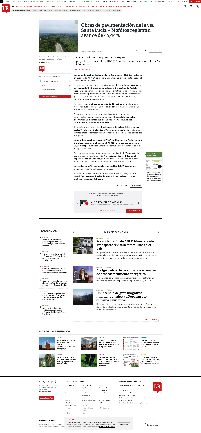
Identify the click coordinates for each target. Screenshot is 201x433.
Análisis (101, 385)
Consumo (68, 393)
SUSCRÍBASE (195, 2)
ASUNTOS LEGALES (94, 6)
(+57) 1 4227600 (45, 391)
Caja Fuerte (86, 388)
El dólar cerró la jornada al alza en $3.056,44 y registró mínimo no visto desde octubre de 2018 (53, 297)
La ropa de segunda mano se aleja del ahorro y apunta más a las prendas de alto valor (151, 360)
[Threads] (57, 382)
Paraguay (60, 338)
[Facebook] (136, 51)
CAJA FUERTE (108, 6)
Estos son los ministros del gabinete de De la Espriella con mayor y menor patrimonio (53, 257)
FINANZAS (18, 6)
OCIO (45, 6)
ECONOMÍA (28, 6)
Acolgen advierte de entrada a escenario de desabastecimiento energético (126, 272)
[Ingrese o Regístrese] (197, 6)
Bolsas (44, 291)
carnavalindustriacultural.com (49, 427)
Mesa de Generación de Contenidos (131, 385)
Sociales (67, 413)
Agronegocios (69, 385)
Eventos (101, 398)
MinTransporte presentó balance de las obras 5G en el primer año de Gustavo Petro (154, 177)
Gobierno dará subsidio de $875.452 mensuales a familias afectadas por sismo (54, 271)
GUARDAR (156, 50)
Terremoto (99, 10)
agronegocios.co (63, 424)
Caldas (51, 10)
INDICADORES (120, 6)
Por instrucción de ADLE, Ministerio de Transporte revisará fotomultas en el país (125, 244)
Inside (101, 403)
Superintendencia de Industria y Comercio (133, 403)
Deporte (143, 338)
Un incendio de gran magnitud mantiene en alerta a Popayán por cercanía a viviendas (121, 296)
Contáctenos (123, 390)
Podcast (67, 408)
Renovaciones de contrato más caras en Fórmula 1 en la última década (149, 343)
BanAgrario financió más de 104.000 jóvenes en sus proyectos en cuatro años (66, 360)
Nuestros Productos (126, 388)
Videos (84, 413)
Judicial (101, 338)
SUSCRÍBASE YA (134, 211)
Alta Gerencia (86, 385)
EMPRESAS (38, 6)
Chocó (35, 10)
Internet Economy (71, 405)
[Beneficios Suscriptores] (191, 6)
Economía (102, 393)
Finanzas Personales (88, 400)
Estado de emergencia (112, 10)
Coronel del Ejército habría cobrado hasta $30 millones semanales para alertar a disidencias (109, 361)
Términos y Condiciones (127, 395)
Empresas (68, 398)
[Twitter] (141, 51)
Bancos (59, 355)
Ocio (100, 405)
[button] (76, 203)
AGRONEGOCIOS (70, 6)
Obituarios (85, 405)
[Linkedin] (145, 51)
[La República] (6, 9)
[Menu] (13, 6)
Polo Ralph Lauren (76, 10)
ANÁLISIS (82, 6)
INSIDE (129, 6)
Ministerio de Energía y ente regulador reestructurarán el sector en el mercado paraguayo (67, 344)
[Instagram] (52, 382)
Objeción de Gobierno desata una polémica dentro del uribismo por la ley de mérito (109, 343)
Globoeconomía (104, 400)
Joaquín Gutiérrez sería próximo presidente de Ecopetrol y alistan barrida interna (53, 243)
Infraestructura (86, 403)
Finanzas (67, 400)
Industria (143, 355)
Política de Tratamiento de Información (132, 398)
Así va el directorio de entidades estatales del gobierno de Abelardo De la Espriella (54, 311)
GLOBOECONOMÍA (56, 6)
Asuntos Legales (70, 388)
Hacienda (45, 251)
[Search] (185, 6)
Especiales (85, 398)
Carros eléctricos (61, 10)
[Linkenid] (48, 382)
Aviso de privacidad (125, 393)
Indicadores (69, 403)
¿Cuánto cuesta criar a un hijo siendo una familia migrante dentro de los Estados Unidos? (54, 283)
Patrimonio (42, 10)
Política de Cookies (107, 427)
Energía (45, 237)
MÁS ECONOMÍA (151, 319)
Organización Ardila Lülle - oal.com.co (152, 424)
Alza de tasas (88, 10)
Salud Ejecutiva (104, 408)
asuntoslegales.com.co (47, 424)
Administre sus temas (49, 96)
